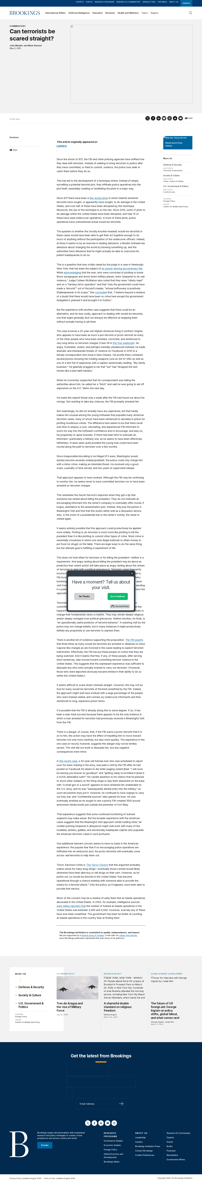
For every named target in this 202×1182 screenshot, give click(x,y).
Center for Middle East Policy (175, 206)
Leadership (140, 1137)
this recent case (68, 761)
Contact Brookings (144, 1150)
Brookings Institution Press (147, 1146)
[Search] (190, 13)
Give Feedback (117, 596)
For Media (162, 2)
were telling (63, 906)
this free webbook (123, 343)
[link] (31, 987)
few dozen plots (98, 198)
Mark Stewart (35, 45)
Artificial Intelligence (79, 13)
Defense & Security (172, 164)
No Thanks (84, 596)
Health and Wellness (128, 13)
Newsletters (149, 2)
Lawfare (62, 145)
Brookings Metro (112, 1161)
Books (170, 1146)
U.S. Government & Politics (176, 186)
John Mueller (16, 45)
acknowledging (72, 272)
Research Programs (104, 2)
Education (97, 13)
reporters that (78, 906)
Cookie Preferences (144, 1155)
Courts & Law (169, 192)
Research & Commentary (129, 2)
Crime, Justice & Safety (173, 181)
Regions (154, 13)
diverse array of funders (92, 935)
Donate (186, 3)
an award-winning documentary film (122, 268)
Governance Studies (113, 1140)
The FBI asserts (134, 639)
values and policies (128, 935)
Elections (110, 13)
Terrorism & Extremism (172, 170)
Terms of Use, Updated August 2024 (59, 1178)
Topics (144, 13)
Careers (139, 1142)
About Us (173, 2)
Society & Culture (171, 175)
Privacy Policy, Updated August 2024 (25, 1178)
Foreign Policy (169, 201)
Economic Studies (112, 1145)
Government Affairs (176, 1159)
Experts (80, 2)
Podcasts (171, 1150)
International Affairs (55, 13)
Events (89, 2)
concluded (101, 292)
